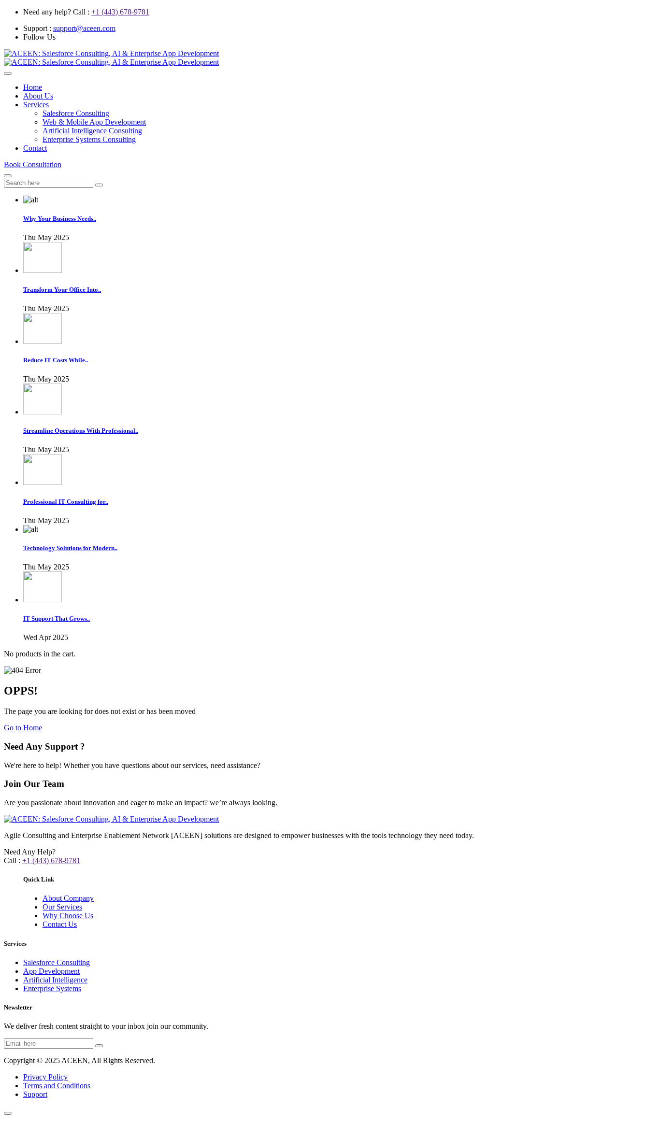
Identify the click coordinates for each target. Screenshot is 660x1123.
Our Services (62, 907)
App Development (51, 971)
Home (32, 87)
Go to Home (23, 728)
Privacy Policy (45, 1077)
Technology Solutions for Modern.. (70, 548)
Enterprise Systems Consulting (89, 139)
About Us (38, 96)
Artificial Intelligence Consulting (92, 131)
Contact (35, 148)
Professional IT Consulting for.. (65, 501)
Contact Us (60, 924)
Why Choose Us (68, 915)
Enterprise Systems (52, 988)
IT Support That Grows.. (56, 618)
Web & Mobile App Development (94, 122)
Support (35, 1094)
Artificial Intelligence (55, 980)
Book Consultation (32, 164)
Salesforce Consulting (76, 113)
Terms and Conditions (56, 1085)
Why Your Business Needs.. (59, 218)
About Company (68, 898)
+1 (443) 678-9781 (120, 12)
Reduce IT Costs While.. (55, 360)
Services (36, 104)
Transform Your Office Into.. (62, 289)
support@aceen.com (84, 28)
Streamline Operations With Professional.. (80, 430)
